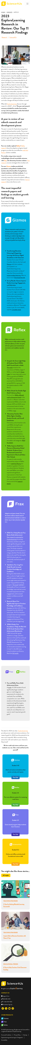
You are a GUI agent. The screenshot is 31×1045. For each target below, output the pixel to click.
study (9, 687)
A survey (9, 608)
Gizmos (8, 166)
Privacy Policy (17, 1035)
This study (10, 367)
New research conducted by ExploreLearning (15, 538)
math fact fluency (16, 463)
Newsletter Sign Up (7, 1004)
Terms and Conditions (6, 1035)
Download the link (19, 277)
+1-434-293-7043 (7, 1002)
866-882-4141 (6, 999)
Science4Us (12, 37)
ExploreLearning (12, 104)
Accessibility (4, 1040)
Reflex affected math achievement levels (15, 396)
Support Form (6, 996)
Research (4, 37)
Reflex (18, 146)
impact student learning (14, 275)
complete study (16, 309)
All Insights (6, 875)
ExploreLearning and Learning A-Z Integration (12, 1037)
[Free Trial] (15, 832)
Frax (5, 160)
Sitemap (25, 1035)
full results (15, 653)
